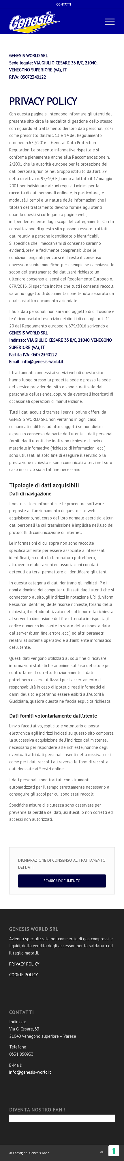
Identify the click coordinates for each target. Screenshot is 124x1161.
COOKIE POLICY (23, 974)
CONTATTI (63, 4)
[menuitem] (63, 4)
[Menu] (107, 22)
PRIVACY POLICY (24, 964)
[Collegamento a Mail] (101, 1152)
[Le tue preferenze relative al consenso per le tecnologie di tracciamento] (113, 1150)
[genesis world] (38, 22)
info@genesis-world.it (30, 1072)
